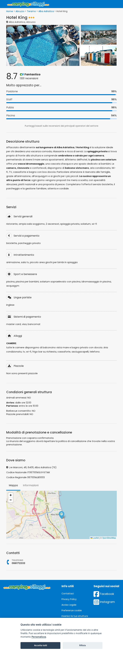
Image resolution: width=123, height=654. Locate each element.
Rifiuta (82, 645)
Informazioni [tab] (30, 485)
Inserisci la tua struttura (75, 616)
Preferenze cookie (72, 610)
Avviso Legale (69, 604)
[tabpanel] (61, 515)
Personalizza (39, 636)
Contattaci (68, 593)
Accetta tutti (40, 645)
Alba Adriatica (46, 11)
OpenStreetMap (109, 537)
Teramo (31, 11)
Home (9, 11)
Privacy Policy (69, 599)
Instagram (107, 602)
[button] (61, 515)
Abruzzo (20, 11)
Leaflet (95, 537)
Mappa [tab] (13, 485)
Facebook (106, 594)
